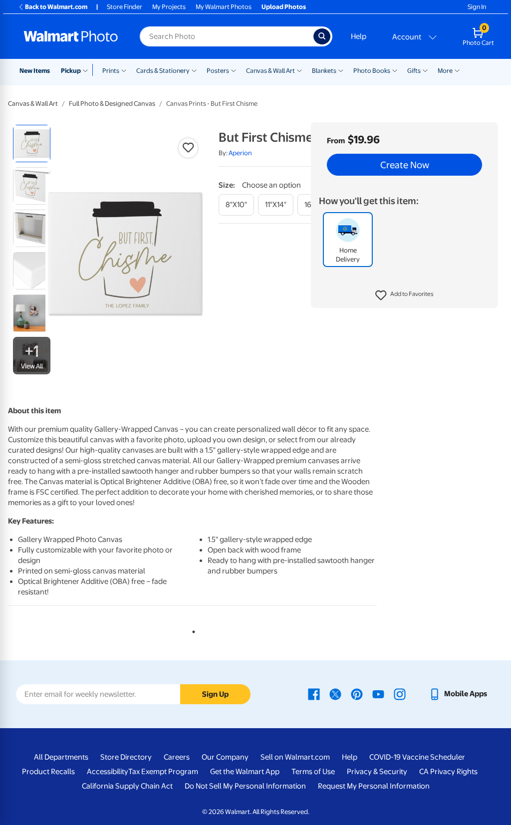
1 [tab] (192, 630)
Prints (110, 70)
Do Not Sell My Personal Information (245, 786)
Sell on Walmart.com (295, 757)
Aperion (240, 153)
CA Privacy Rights (448, 771)
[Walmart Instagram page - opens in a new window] (400, 693)
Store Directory (126, 757)
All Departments (61, 757)
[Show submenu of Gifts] (425, 70)
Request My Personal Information (374, 786)
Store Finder (124, 6)
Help (358, 36)
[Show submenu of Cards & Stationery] (194, 70)
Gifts (414, 70)
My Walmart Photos (224, 6)
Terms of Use (313, 771)
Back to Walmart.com (56, 6)
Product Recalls (48, 771)
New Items (34, 70)
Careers (177, 757)
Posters (218, 70)
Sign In (477, 6)
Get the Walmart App (244, 771)
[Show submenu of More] (457, 70)
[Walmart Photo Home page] (71, 36)
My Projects (169, 6)
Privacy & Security (377, 771)
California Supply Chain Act (127, 786)
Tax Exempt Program (163, 771)
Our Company (225, 757)
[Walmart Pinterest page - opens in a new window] (357, 693)
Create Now (404, 164)
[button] (404, 295)
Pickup (71, 70)
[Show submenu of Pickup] (87, 70)
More (445, 70)
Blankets (324, 70)
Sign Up (215, 694)
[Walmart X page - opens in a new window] (335, 693)
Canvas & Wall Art (270, 70)
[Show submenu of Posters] (234, 70)
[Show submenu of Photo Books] (395, 70)
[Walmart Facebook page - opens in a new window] (314, 693)
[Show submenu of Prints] (124, 70)
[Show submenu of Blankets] (341, 70)
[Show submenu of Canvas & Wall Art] (299, 70)
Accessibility (107, 771)
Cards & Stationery (163, 70)
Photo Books (371, 70)
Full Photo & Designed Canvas (112, 103)
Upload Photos (283, 6)
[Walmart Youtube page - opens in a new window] (378, 693)
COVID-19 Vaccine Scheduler (417, 757)
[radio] (31, 143)
